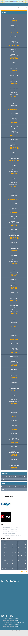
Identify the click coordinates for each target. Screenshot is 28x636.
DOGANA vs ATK (14, 135)
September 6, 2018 (14, 369)
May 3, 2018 (14, 408)
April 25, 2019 (14, 216)
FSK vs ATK (14, 21)
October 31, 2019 (14, 62)
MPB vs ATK (14, 97)
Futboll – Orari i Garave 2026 (9, 620)
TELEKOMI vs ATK (14, 32)
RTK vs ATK (14, 225)
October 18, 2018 (14, 318)
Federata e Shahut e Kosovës (8, 533)
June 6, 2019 (14, 203)
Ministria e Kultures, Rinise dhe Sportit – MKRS (12, 535)
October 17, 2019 (14, 88)
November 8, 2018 (14, 292)
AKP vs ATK (14, 352)
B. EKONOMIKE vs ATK (14, 109)
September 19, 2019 (14, 126)
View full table (24, 571)
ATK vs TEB (14, 84)
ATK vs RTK (14, 122)
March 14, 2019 (14, 255)
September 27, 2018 (14, 343)
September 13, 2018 (14, 356)
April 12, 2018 (14, 433)
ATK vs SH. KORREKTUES (14, 45)
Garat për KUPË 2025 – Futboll (9, 622)
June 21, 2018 (14, 395)
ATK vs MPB (14, 416)
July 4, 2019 (14, 152)
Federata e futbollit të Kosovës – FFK (10, 527)
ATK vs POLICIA (14, 58)
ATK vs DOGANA (14, 212)
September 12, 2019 (14, 139)
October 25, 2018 (14, 305)
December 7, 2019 (14, 25)
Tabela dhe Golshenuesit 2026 (9, 618)
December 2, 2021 (14, 15)
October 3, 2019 (14, 101)
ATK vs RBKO (14, 288)
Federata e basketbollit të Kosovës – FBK (11, 529)
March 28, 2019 (14, 242)
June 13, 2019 (14, 190)
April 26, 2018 (14, 420)
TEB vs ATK (14, 378)
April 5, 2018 (14, 446)
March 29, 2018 (14, 459)
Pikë (25, 541)
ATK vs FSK (14, 314)
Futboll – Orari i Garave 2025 (9, 626)
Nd (12, 541)
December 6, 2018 (14, 268)
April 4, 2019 (14, 229)
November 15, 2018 (14, 279)
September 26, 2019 (14, 113)
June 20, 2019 (14, 178)
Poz (2, 541)
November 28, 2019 (14, 36)
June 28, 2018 (14, 382)
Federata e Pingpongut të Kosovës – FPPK (11, 531)
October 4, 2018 (14, 330)
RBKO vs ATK (14, 275)
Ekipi (5, 541)
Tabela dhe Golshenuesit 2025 (9, 624)
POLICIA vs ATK (14, 442)
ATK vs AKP (14, 455)
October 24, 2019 (14, 75)
